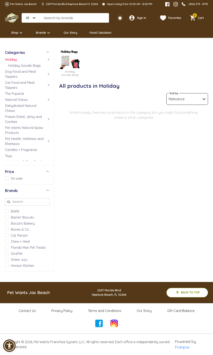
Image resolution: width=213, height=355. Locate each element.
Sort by (174, 93)
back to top (190, 292)
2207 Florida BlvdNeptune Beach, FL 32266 (109, 292)
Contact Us (27, 311)
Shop (14, 33)
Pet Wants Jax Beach (23, 4)
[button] (9, 345)
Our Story (70, 33)
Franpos (182, 347)
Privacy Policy (61, 311)
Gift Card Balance (180, 311)
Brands (41, 33)
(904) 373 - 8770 (198, 4)
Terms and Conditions (104, 311)
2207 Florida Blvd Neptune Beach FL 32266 (72, 4)
